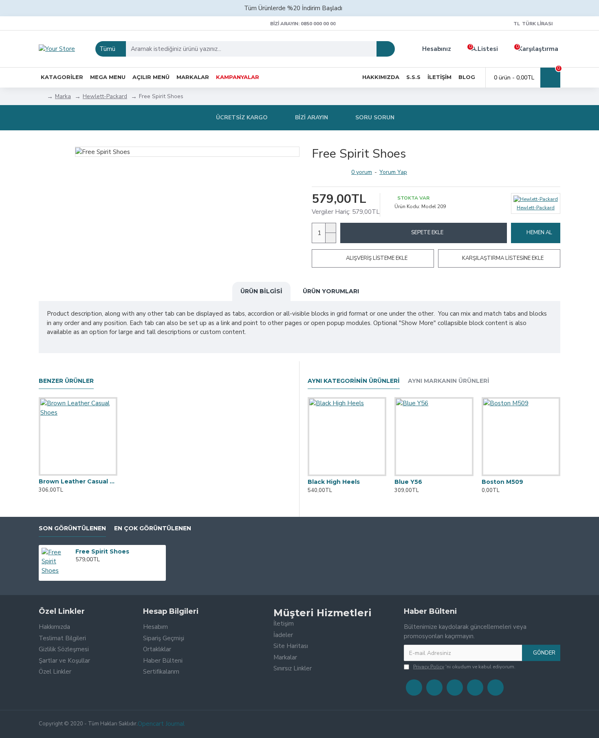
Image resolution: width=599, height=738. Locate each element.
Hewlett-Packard (105, 96)
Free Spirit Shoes (102, 551)
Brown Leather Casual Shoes (78, 481)
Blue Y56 (408, 481)
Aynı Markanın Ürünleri (448, 381)
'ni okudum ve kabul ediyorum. (464, 666)
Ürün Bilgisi (261, 291)
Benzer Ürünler (66, 381)
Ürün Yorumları (331, 291)
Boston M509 (502, 481)
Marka (63, 96)
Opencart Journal (161, 724)
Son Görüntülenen (72, 528)
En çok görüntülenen (152, 528)
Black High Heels (334, 481)
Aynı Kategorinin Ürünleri (354, 381)
